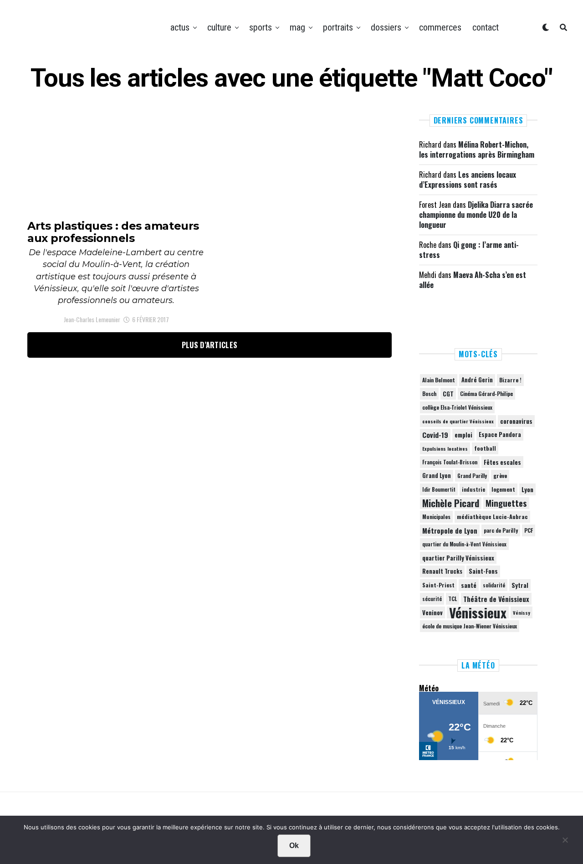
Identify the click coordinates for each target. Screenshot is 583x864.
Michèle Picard (450, 503)
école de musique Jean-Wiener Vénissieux (469, 626)
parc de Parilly (501, 530)
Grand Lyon (436, 475)
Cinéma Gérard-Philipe (486, 393)
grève (500, 475)
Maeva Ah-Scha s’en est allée (472, 279)
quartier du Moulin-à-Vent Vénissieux (464, 544)
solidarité (494, 585)
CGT (448, 393)
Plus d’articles (210, 344)
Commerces (440, 27)
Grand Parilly (472, 475)
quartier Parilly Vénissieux (458, 557)
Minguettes (506, 503)
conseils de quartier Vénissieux (458, 421)
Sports (260, 27)
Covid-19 (435, 435)
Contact (485, 27)
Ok (294, 845)
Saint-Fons (483, 571)
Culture (219, 27)
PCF (528, 530)
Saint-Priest (438, 585)
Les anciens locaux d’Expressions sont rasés (467, 179)
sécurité (432, 598)
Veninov (432, 612)
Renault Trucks (442, 571)
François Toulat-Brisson (449, 462)
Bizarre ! (510, 379)
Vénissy (521, 612)
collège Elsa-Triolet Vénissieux (457, 407)
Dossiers (386, 27)
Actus (179, 27)
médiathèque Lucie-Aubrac (492, 516)
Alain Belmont (438, 380)
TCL (452, 598)
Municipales (436, 516)
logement (503, 489)
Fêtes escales (502, 462)
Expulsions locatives (445, 448)
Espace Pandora (500, 434)
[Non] (564, 842)
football (485, 448)
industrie (473, 489)
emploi (463, 434)
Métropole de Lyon (449, 530)
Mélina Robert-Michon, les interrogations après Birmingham (476, 149)
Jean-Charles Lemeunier (92, 319)
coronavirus (516, 421)
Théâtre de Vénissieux (496, 599)
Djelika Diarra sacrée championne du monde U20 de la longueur (476, 215)
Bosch (429, 393)
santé (468, 585)
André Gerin (477, 379)
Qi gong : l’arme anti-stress (469, 249)
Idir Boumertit (438, 489)
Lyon (527, 489)
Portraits (338, 27)
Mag (297, 27)
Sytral (519, 585)
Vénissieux (477, 612)
